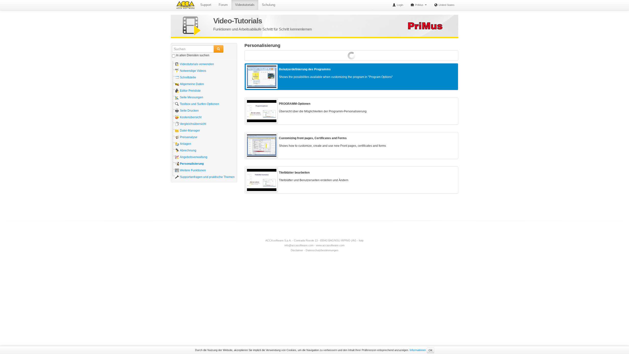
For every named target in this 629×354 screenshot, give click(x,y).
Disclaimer (297, 250)
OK (430, 350)
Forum (223, 5)
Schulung (268, 5)
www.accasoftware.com (330, 245)
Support (205, 5)
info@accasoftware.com (299, 245)
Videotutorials (245, 5)
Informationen (418, 350)
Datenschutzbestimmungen (322, 250)
